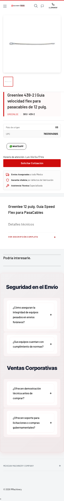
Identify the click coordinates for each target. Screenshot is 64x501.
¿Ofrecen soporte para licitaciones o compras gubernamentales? (26, 422)
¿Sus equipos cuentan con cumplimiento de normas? (28, 344)
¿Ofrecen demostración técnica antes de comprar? (27, 393)
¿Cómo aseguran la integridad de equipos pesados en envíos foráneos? (25, 315)
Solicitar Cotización (32, 163)
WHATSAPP (17, 146)
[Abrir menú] (5, 6)
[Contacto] (42, 6)
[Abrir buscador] (36, 6)
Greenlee (12, 114)
